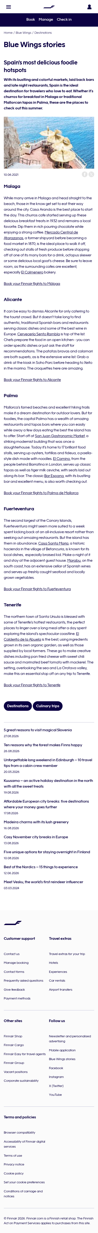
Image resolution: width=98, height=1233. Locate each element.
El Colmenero (32, 272)
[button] (8, 7)
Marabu (74, 560)
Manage (46, 19)
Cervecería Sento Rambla (38, 334)
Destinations (43, 32)
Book (30, 19)
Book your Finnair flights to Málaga (32, 284)
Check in (64, 19)
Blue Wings (23, 32)
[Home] (49, 7)
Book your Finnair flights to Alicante (32, 380)
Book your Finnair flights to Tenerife (32, 685)
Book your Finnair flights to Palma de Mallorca (41, 493)
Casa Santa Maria (53, 543)
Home (8, 32)
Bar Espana (54, 476)
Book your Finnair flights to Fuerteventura (37, 589)
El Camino (61, 459)
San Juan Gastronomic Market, (60, 436)
